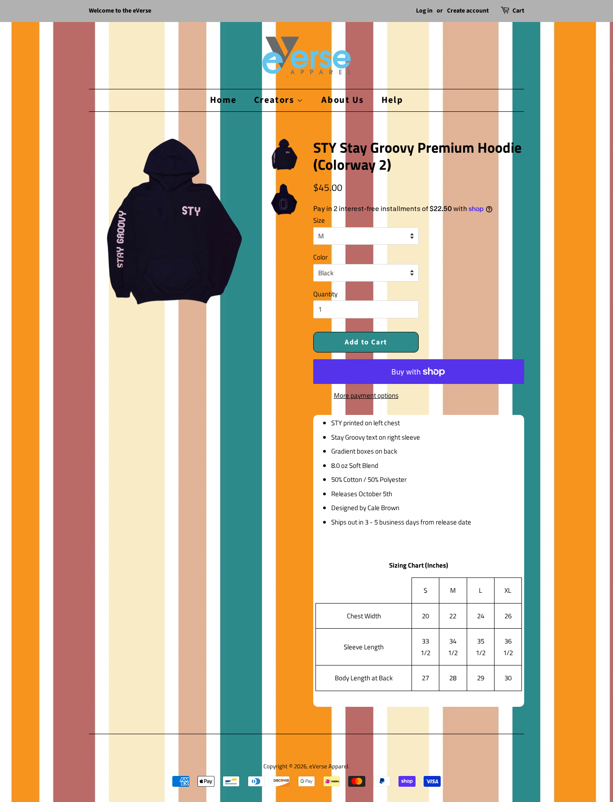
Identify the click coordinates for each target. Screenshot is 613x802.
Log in (424, 10)
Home (223, 99)
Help (392, 99)
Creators (275, 99)
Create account (468, 10)
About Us (342, 99)
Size (319, 220)
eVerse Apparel (328, 766)
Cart (518, 10)
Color (320, 257)
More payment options (366, 395)
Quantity (325, 294)
